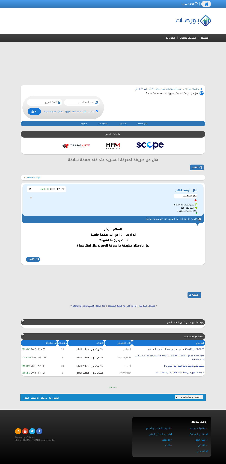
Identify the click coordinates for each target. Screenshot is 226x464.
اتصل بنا (170, 38)
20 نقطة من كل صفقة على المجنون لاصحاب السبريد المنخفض (175, 349)
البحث (167, 445)
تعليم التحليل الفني (159, 434)
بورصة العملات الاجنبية (172, 89)
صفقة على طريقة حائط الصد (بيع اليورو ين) (184, 366)
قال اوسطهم (186, 190)
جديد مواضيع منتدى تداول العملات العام (185, 322)
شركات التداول (112, 134)
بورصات (44, 398)
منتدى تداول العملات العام (147, 89)
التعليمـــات (103, 124)
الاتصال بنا (54, 398)
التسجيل (122, 124)
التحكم (201, 445)
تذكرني (91, 112)
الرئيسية (205, 38)
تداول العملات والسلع (158, 428)
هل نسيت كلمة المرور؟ (75, 112)
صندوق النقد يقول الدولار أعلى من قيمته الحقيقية (131, 306)
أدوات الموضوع (33, 178)
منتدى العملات (197, 434)
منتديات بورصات (187, 38)
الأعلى (26, 398)
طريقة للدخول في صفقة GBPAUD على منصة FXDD (180, 373)
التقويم (84, 124)
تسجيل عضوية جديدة (53, 112)
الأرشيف (34, 398)
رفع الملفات (142, 124)
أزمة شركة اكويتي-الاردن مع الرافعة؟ (88, 306)
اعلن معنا (200, 439)
